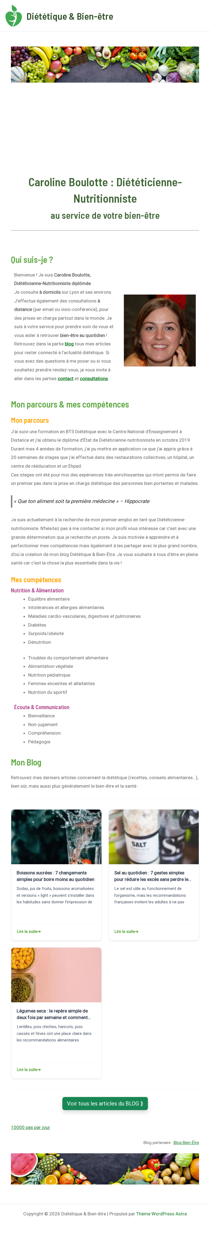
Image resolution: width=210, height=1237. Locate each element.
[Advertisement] (105, 128)
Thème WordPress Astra (161, 1213)
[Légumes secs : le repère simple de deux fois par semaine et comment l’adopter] (56, 975)
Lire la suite (39, 932)
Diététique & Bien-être (70, 16)
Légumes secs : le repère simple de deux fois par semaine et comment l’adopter (52, 1014)
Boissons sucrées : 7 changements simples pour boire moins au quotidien (55, 876)
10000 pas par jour (30, 1127)
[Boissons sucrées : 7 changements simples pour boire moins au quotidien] (56, 837)
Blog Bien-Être (186, 1142)
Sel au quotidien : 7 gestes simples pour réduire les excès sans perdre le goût (151, 876)
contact (66, 378)
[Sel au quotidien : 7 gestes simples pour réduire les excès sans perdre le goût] (154, 837)
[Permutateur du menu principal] (198, 16)
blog (69, 344)
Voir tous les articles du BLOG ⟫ (105, 1103)
